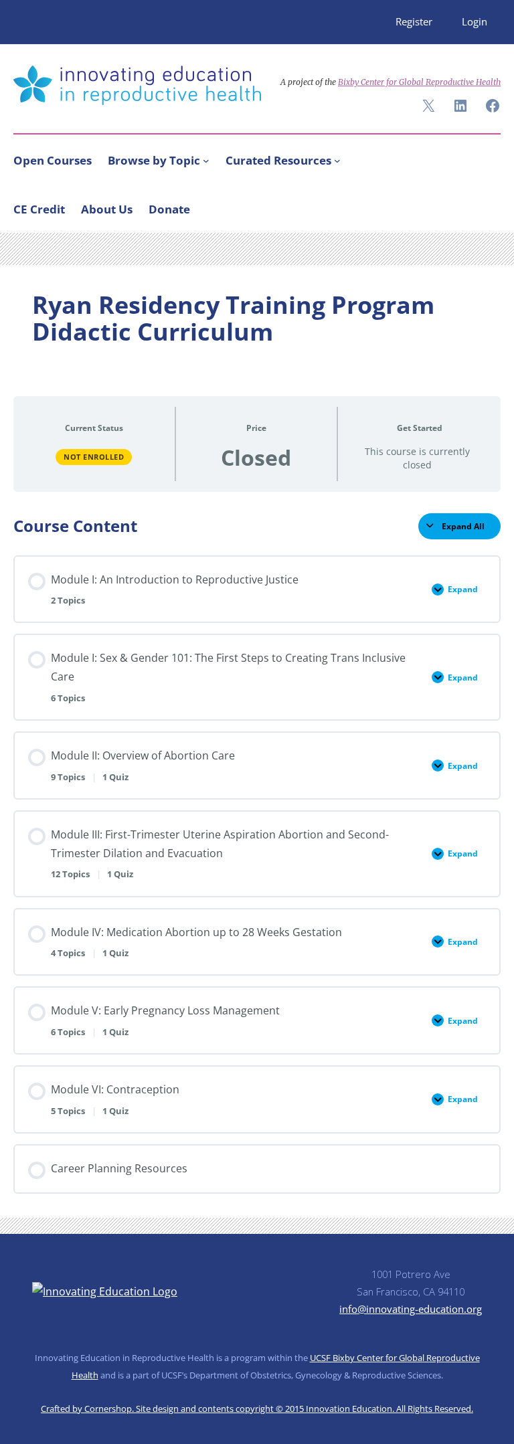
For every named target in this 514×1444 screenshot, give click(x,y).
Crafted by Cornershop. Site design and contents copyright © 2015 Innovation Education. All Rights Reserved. (257, 1409)
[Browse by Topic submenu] (206, 160)
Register (414, 21)
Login (474, 21)
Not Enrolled (94, 457)
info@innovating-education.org (410, 1309)
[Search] (484, 206)
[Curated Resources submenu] (337, 160)
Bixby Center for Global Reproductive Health (419, 82)
